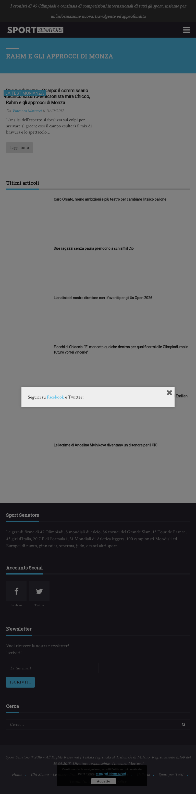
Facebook (55, 397)
